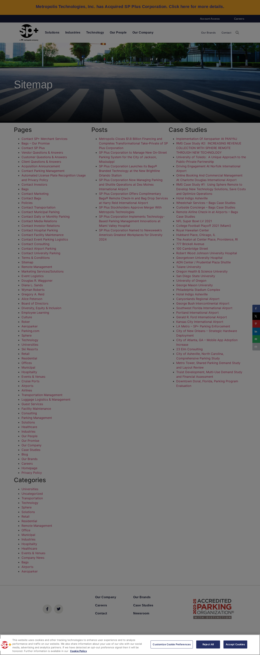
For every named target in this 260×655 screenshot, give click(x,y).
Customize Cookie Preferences (172, 644)
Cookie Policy (78, 651)
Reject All (208, 644)
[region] (130, 644)
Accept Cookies (235, 644)
